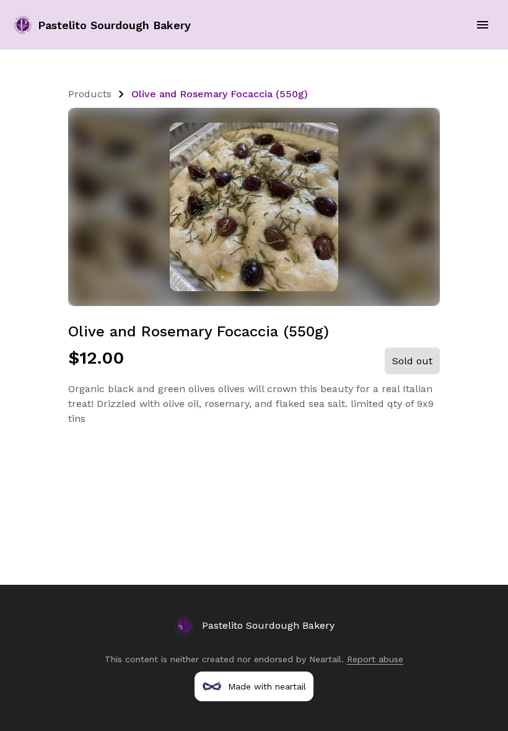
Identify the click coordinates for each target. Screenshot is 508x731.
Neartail (325, 659)
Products (90, 94)
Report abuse (375, 659)
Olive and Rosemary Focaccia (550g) (219, 94)
